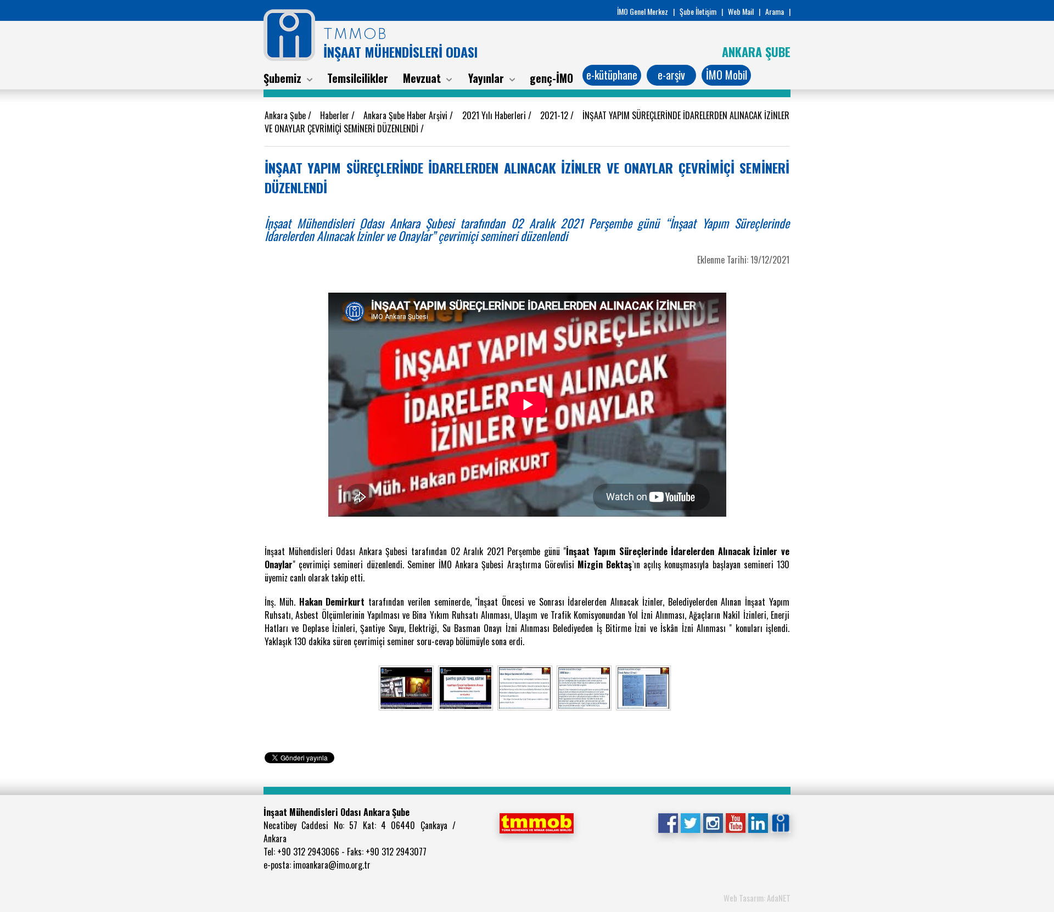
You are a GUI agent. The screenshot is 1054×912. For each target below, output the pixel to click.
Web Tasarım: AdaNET (757, 898)
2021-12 (555, 115)
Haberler (335, 115)
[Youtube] (735, 822)
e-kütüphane (611, 74)
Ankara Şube (286, 115)
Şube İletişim (698, 11)
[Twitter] (690, 822)
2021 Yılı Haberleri (495, 115)
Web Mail (741, 11)
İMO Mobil (726, 74)
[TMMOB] (536, 822)
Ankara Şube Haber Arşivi (406, 115)
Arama (774, 11)
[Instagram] (713, 822)
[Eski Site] (780, 822)
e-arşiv (671, 74)
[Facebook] (668, 822)
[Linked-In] (758, 822)
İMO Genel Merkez (642, 11)
